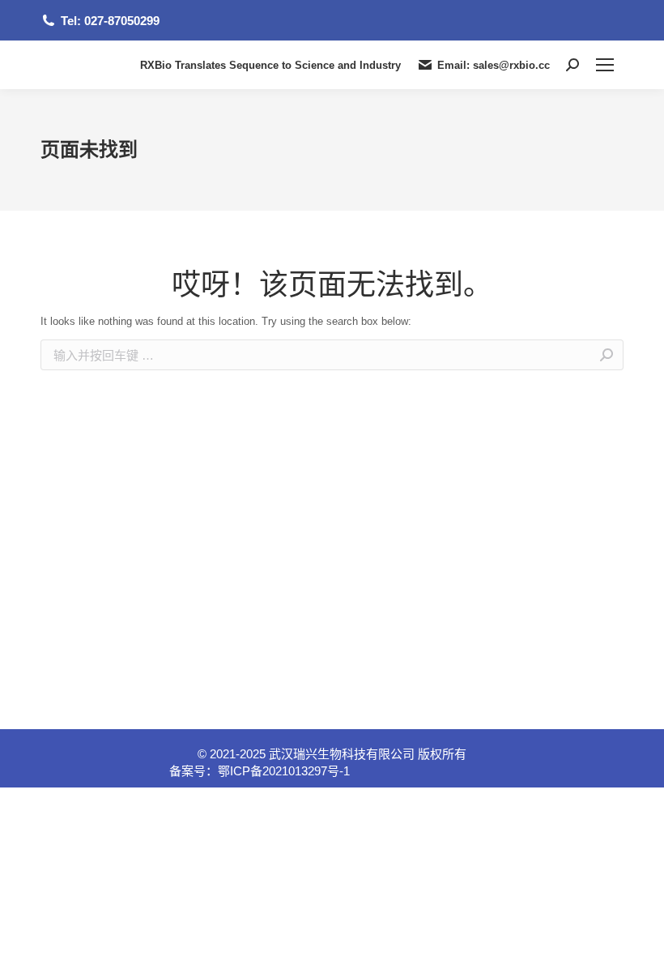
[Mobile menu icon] (605, 65)
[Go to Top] (640, 931)
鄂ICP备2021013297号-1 (284, 771)
